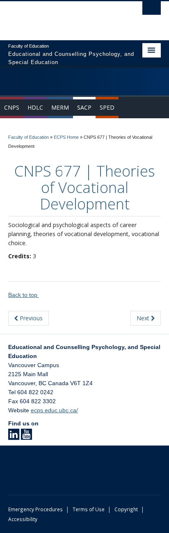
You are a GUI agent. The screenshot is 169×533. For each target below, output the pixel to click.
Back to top (23, 295)
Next (144, 318)
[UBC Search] (151, 10)
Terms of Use (89, 509)
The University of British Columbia (61, 16)
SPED (107, 107)
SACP (84, 107)
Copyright (126, 509)
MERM (60, 107)
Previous (30, 318)
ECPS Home (66, 137)
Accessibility (22, 519)
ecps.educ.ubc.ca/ (54, 410)
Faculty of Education (28, 137)
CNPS (11, 107)
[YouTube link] (26, 437)
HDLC (35, 107)
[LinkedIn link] (13, 437)
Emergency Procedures (35, 509)
